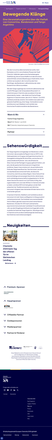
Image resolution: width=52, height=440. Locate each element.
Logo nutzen (30, 416)
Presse (29, 408)
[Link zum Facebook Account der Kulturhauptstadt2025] (11, 390)
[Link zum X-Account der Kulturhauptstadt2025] (17, 390)
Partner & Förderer (16, 333)
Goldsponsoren (14, 321)
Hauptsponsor (14, 301)
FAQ (28, 418)
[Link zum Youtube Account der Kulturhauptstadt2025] (7, 390)
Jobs (28, 413)
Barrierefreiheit (7, 435)
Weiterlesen (9, 263)
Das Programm (10, 8)
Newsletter (13, 394)
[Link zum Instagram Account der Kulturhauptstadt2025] (4, 390)
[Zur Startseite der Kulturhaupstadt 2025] (9, 2)
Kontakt (6, 394)
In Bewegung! (32, 8)
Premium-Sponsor (16, 287)
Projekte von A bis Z (21, 8)
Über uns (29, 406)
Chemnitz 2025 (31, 398)
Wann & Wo (13, 114)
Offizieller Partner (15, 314)
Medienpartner (14, 327)
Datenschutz (25, 435)
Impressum (35, 435)
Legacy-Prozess (31, 403)
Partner (11, 132)
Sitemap (17, 435)
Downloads (30, 411)
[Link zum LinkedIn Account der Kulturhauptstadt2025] (14, 390)
